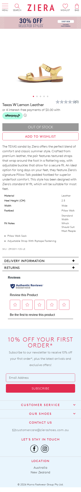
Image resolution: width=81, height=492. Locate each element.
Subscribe (40, 388)
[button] (33, 96)
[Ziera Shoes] (41, 7)
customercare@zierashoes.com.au (42, 430)
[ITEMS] (77, 6)
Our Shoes (40, 414)
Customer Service (40, 405)
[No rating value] (67, 101)
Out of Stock (40, 127)
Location (40, 461)
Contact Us (40, 422)
